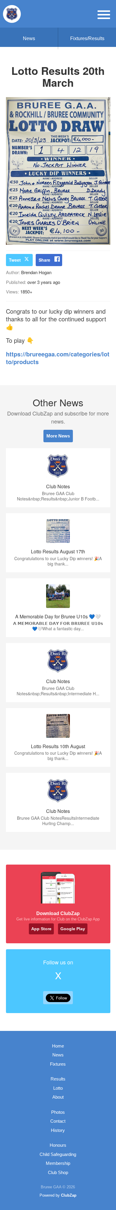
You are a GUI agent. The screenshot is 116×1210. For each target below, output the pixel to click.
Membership (58, 1163)
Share (44, 260)
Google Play (72, 928)
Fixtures (58, 1064)
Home (58, 1045)
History (58, 1130)
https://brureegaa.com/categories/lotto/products (57, 358)
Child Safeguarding (58, 1154)
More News (58, 435)
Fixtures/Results (87, 38)
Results (58, 1078)
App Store (41, 928)
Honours (58, 1145)
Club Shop (58, 1172)
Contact (57, 1121)
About (58, 1097)
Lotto (58, 1088)
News (29, 38)
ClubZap (68, 1195)
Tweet (15, 260)
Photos (58, 1112)
